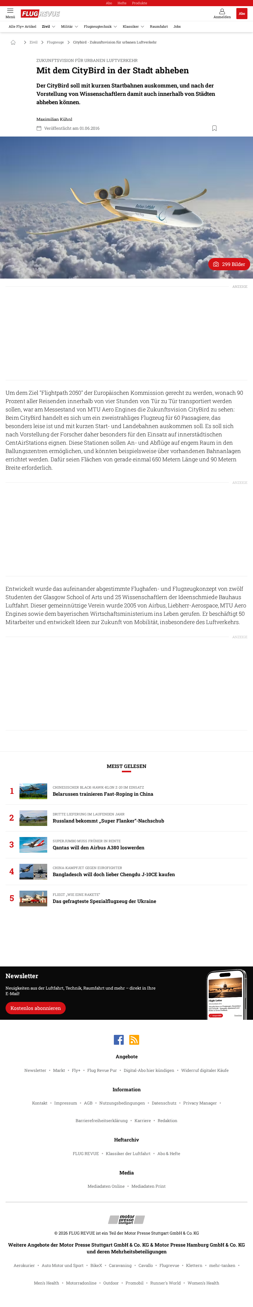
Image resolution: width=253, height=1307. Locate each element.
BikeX (96, 1265)
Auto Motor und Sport (63, 1265)
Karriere (143, 1120)
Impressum (65, 1103)
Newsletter (35, 1070)
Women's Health (203, 1283)
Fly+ (76, 1070)
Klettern (194, 1265)
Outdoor (111, 1283)
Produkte (139, 3)
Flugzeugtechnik (98, 26)
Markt (59, 1070)
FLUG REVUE (86, 1153)
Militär (67, 26)
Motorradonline (81, 1283)
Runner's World (165, 1283)
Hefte (122, 3)
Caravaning (120, 1265)
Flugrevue (169, 1265)
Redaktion (167, 1120)
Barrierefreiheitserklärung (102, 1120)
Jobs (177, 26)
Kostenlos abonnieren (35, 1008)
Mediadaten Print (148, 1186)
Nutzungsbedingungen (122, 1103)
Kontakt (40, 1103)
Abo (109, 3)
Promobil (134, 1283)
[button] (126, 208)
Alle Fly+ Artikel (22, 26)
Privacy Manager (200, 1103)
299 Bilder (233, 264)
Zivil (46, 26)
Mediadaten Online (106, 1186)
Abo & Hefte (168, 1153)
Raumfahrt (159, 26)
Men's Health (46, 1283)
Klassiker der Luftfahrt (128, 1153)
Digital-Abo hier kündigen (149, 1070)
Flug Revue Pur (102, 1070)
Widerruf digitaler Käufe (205, 1070)
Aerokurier (24, 1265)
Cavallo (146, 1265)
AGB (88, 1103)
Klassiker (131, 26)
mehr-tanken (222, 1265)
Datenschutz (164, 1103)
